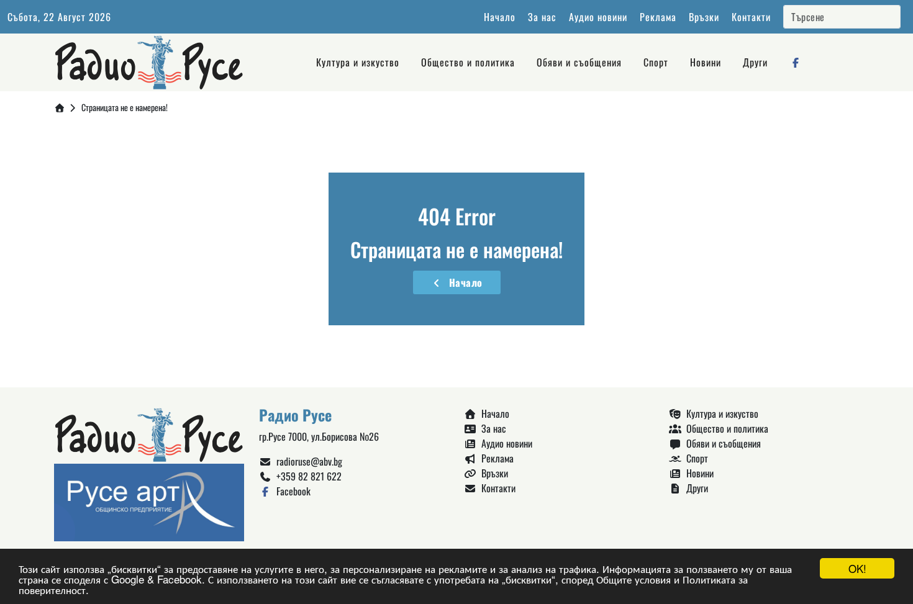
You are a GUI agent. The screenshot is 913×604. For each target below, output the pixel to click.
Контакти (751, 16)
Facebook (291, 491)
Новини (705, 62)
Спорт (655, 62)
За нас (542, 16)
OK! (857, 568)
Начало (500, 16)
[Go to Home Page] (59, 107)
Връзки (704, 16)
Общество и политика (468, 62)
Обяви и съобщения (579, 62)
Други (755, 62)
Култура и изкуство (357, 62)
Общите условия (633, 579)
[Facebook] (795, 62)
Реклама (658, 16)
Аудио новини (598, 16)
